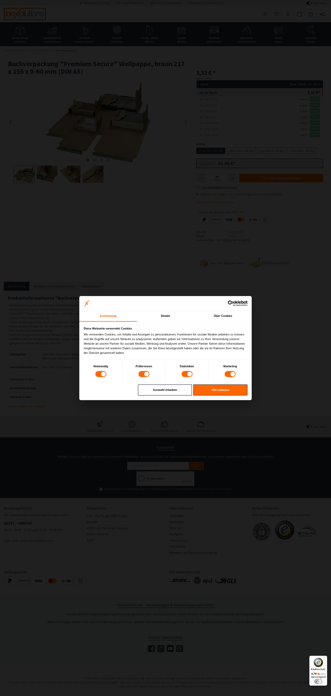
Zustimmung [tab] (108, 316)
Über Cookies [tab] (223, 316)
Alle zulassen (220, 390)
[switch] (143, 374)
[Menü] (325, 658)
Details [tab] (165, 316)
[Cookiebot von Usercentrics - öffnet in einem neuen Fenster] (230, 303)
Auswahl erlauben (165, 390)
